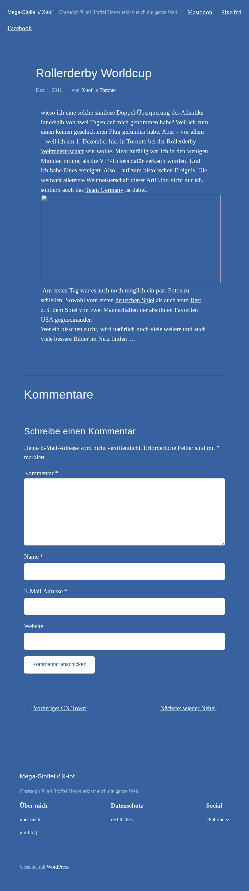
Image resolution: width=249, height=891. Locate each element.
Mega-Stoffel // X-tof (30, 12)
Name (33, 556)
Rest (195, 300)
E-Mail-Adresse (45, 591)
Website (33, 626)
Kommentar (41, 473)
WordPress (58, 867)
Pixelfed (231, 12)
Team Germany (104, 189)
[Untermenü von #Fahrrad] (227, 819)
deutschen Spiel (134, 300)
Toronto (108, 90)
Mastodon (199, 12)
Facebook (19, 28)
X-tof (86, 90)
